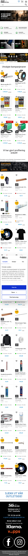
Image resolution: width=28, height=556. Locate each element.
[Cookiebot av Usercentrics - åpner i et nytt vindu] (20, 257)
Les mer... (2, 63)
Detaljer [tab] (14, 261)
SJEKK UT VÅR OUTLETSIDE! (14, 495)
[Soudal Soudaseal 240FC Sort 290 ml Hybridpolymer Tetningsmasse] (7, 206)
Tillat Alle (14, 287)
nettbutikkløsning (17, 553)
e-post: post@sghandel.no (14, 517)
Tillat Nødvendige (14, 297)
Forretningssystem (7, 553)
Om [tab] (23, 261)
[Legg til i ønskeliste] (2, 71)
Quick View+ (2, 80)
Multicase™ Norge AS (14, 554)
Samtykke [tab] (5, 261)
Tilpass (13, 292)
